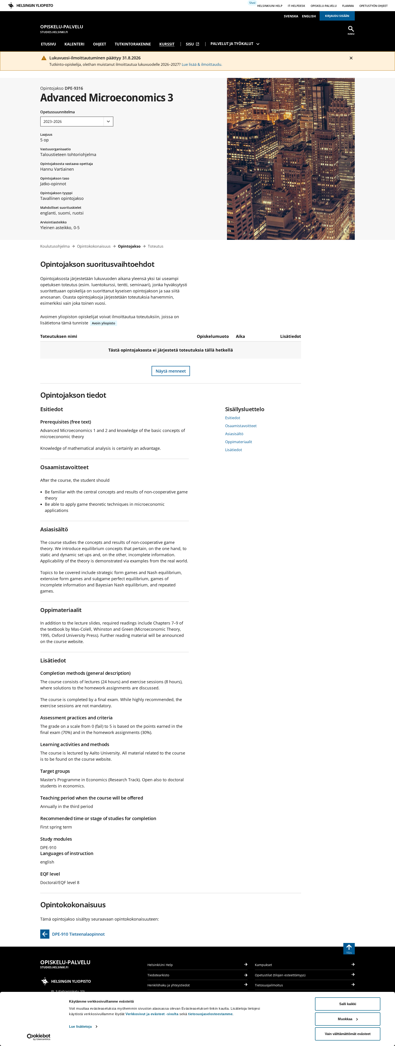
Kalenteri (74, 44)
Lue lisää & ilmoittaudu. (202, 64)
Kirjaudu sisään (337, 16)
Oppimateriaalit (238, 441)
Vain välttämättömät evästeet (348, 1034)
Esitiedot (232, 417)
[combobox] (76, 122)
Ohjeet (99, 44)
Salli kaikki (347, 1004)
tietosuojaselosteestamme (210, 1014)
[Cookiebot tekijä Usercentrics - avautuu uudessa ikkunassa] (39, 1037)
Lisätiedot (233, 449)
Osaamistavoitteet (241, 425)
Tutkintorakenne (133, 44)
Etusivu (48, 44)
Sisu (192, 44)
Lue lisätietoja (80, 1026)
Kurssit (166, 44)
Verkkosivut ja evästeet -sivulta (151, 1014)
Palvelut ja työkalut (232, 43)
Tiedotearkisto (158, 975)
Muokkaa (345, 1019)
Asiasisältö (234, 433)
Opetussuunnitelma (57, 111)
